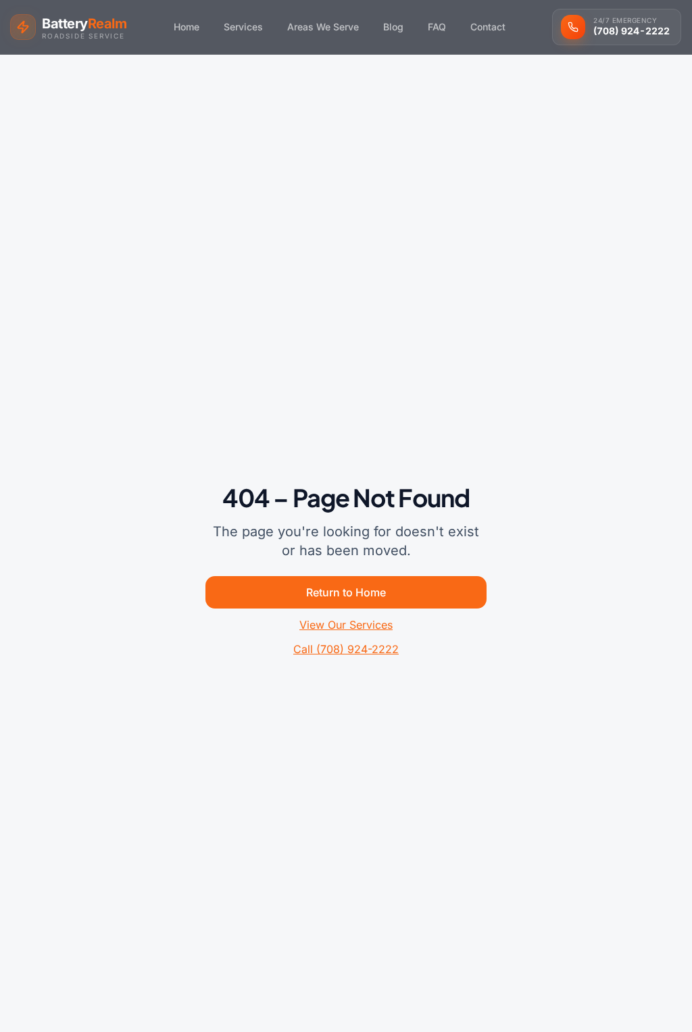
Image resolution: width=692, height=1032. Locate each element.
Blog (393, 26)
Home (186, 26)
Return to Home (346, 592)
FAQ (437, 26)
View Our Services (346, 624)
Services (243, 26)
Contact (487, 26)
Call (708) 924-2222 (346, 649)
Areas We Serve (323, 26)
